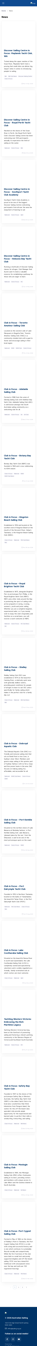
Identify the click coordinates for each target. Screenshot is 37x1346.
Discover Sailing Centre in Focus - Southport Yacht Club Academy (17, 192)
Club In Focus (27, 348)
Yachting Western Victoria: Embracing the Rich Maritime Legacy (18, 1022)
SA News (23, 1190)
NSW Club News (9, 476)
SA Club (26, 414)
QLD (22, 215)
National (7, 148)
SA (21, 414)
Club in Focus (8, 78)
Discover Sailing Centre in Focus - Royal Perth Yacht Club (17, 122)
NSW (12, 348)
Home (4, 11)
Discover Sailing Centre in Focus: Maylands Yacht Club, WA (18, 53)
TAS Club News (25, 540)
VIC (22, 281)
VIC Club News (25, 623)
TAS (6, 542)
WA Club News (12, 76)
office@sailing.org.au (14, 1328)
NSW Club (19, 348)
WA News (23, 1123)
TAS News (24, 1273)
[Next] (26, 1287)
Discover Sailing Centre (25, 76)
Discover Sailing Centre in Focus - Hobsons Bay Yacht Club (17, 259)
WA (6, 76)
